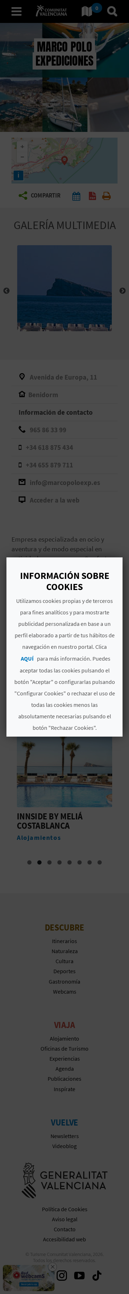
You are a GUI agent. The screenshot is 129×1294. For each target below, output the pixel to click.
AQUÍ (27, 658)
